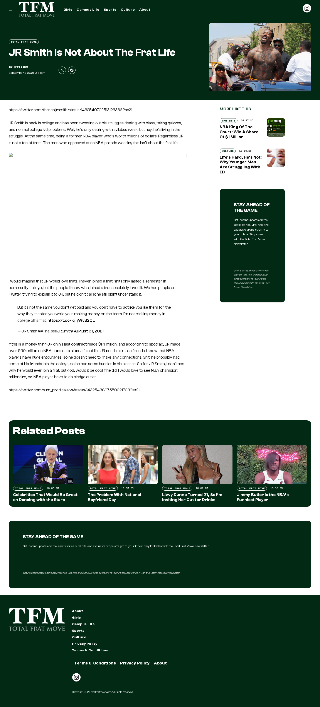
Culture (128, 10)
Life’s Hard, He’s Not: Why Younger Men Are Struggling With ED (241, 165)
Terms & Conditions (90, 650)
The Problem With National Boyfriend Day (114, 497)
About (144, 10)
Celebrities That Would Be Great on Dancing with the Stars (45, 497)
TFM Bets (229, 120)
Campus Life (88, 10)
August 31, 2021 (89, 331)
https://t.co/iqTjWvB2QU (71, 320)
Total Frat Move (24, 42)
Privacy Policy (85, 644)
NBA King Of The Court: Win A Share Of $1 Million (239, 132)
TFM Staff (20, 66)
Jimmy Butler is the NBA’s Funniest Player (263, 497)
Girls (68, 10)
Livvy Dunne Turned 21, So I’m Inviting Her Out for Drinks (192, 497)
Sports (110, 10)
